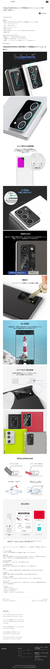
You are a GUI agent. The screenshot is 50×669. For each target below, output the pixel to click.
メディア (20, 655)
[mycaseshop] (6, 43)
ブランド (20, 651)
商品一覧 (20, 648)
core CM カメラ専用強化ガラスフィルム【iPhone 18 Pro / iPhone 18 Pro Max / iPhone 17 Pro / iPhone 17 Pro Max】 (13, 621)
